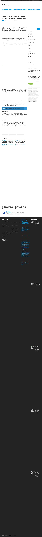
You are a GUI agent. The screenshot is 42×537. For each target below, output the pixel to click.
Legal (19, 0)
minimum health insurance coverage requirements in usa (25, 246)
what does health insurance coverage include (25, 264)
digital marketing (24, 227)
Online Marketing (30, 53)
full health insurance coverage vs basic (25, 229)
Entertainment (36, 9)
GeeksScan (5, 5)
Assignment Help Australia (25, 223)
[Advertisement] (28, 6)
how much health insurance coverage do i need (25, 243)
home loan (22, 241)
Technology (25, 0)
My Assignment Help (25, 248)
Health (29, 47)
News (22, 0)
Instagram (22, 244)
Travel (3, 2)
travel (27, 258)
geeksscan (6, 20)
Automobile (3, 0)
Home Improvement (31, 39)
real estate (22, 253)
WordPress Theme (9, 535)
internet (25, 244)
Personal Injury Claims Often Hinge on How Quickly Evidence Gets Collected (34, 77)
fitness (24, 228)
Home (2, 13)
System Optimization (31, 56)
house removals (25, 241)
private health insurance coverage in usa (25, 252)
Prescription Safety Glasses (24, 251)
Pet (28, 54)
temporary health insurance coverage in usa (25, 257)
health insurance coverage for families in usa (25, 232)
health (22, 230)
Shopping (22, 254)
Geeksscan (9, 212)
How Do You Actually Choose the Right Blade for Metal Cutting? (20, 142)
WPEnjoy (14, 535)
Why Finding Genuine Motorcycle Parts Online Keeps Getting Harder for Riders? (7, 207)
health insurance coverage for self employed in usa (25, 234)
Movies (37, 95)
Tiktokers (29, 59)
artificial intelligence (24, 219)
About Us (3, 236)
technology (23, 255)
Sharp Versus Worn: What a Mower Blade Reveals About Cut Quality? (7, 142)
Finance (16, 0)
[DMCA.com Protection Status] (30, 84)
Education (12, 0)
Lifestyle (30, 0)
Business (8, 0)
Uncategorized (30, 64)
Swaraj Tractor (26, 254)
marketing (27, 244)
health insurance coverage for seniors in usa (25, 236)
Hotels (29, 62)
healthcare (25, 230)
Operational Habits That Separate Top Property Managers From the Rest (20, 207)
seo (24, 253)
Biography (29, 34)
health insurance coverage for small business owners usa (25, 238)
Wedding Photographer (23, 262)
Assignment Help (24, 221)
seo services (27, 253)
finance (22, 228)
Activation (29, 33)
